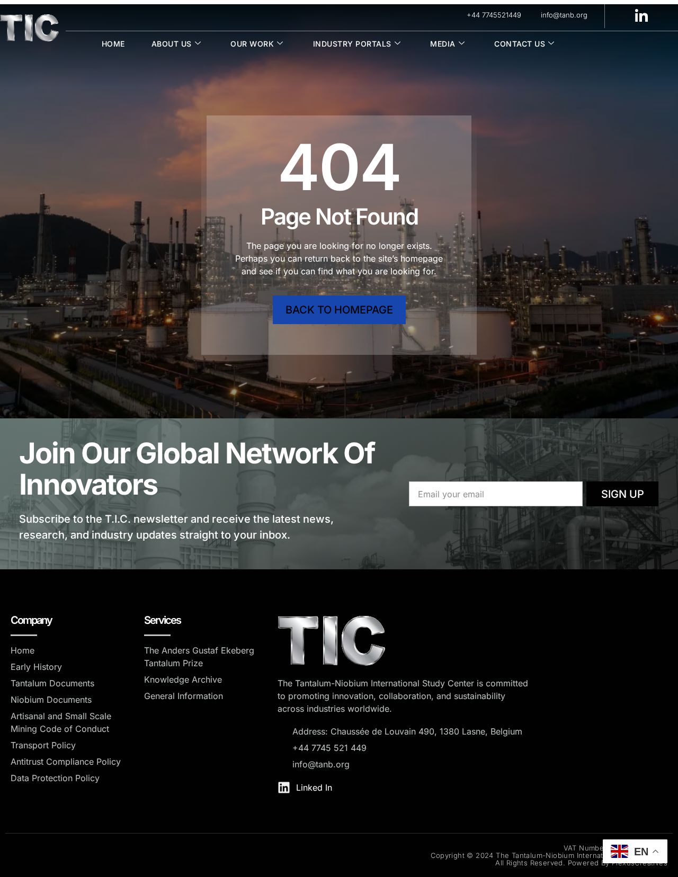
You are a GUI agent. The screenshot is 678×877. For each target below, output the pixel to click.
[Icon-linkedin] (641, 15)
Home (113, 43)
